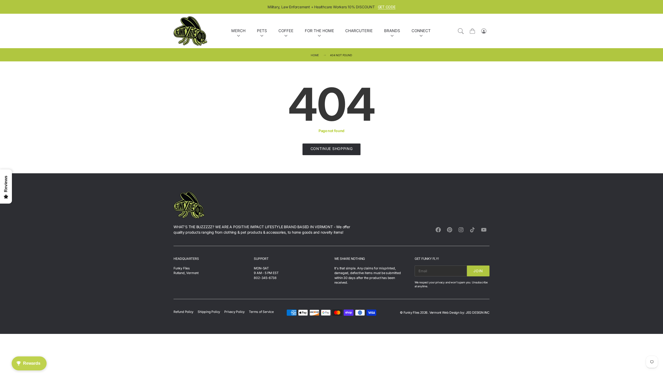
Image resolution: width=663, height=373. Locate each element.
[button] (433, 157)
